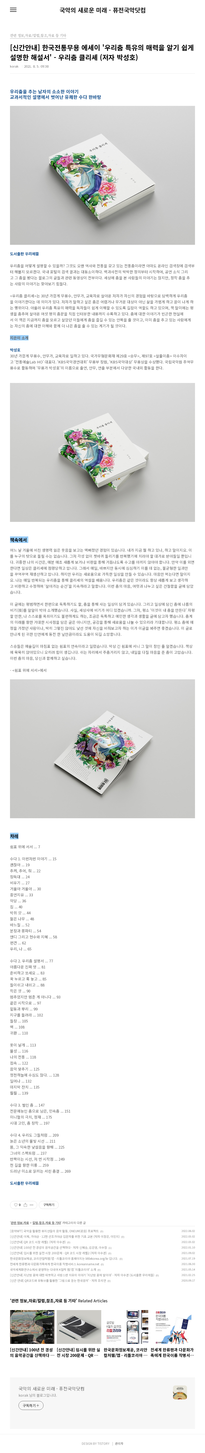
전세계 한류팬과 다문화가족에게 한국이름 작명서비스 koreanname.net (54, 1264)
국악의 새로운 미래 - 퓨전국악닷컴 (103, 10)
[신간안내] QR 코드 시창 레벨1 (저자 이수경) (38, 1242)
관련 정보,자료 (20, 1222)
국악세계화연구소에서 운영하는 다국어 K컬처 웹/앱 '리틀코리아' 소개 (53, 1269)
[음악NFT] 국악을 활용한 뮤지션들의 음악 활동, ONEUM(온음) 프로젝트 (54, 1231)
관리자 (119, 1443)
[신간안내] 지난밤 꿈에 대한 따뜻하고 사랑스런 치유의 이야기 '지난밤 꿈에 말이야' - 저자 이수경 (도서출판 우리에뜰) (82, 1275)
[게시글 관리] (31, 1205)
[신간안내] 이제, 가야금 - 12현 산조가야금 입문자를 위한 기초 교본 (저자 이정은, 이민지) (65, 1236)
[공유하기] (25, 1205)
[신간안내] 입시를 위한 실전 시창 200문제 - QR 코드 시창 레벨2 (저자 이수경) (58, 1253)
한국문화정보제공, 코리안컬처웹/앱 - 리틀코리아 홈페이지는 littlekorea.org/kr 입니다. (64, 1258)
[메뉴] (13, 10)
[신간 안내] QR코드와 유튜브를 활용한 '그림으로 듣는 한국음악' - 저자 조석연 (58, 1280)
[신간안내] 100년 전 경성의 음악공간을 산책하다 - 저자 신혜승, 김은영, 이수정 (58, 1247)
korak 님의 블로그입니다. (37, 1395)
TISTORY (104, 1443)
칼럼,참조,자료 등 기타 (46, 1222)
